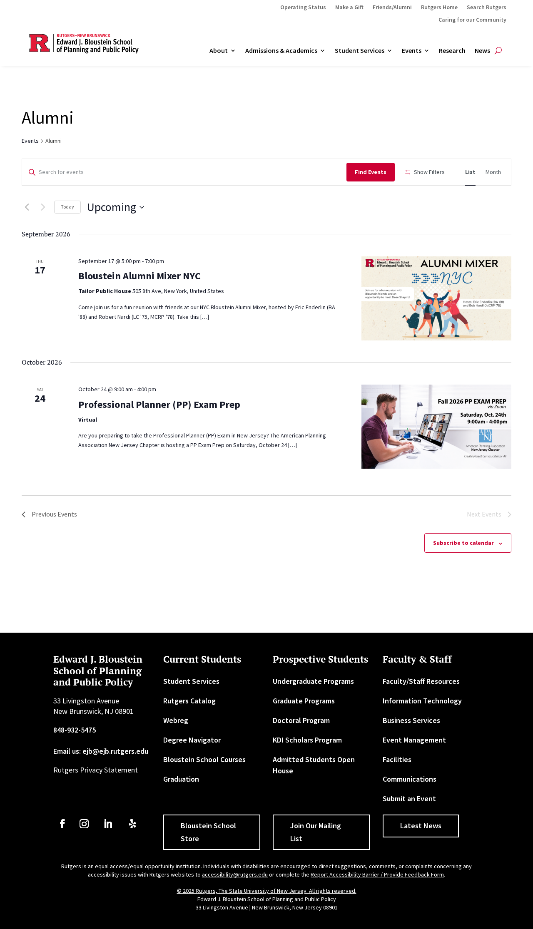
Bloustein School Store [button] (208, 832)
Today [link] (67, 207)
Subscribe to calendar (463, 542)
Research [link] (452, 51)
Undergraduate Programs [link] (313, 681)
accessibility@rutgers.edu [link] (235, 874)
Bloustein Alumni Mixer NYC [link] (139, 275)
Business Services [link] (411, 720)
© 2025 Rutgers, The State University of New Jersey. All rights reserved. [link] (266, 890)
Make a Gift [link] (349, 7)
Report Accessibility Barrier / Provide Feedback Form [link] (377, 874)
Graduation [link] (181, 779)
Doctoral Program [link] (301, 720)
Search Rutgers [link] (486, 7)
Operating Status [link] (303, 7)
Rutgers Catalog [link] (189, 700)
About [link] (218, 51)
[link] (470, 172)
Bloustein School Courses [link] (204, 759)
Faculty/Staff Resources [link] (421, 681)
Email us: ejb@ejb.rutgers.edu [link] (100, 751)
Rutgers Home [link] (439, 7)
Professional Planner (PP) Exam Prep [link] (159, 404)
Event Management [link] (414, 740)
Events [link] (411, 51)
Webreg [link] (175, 720)
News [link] (482, 51)
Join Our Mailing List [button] (315, 832)
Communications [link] (409, 779)
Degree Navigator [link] (192, 740)
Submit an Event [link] (409, 798)
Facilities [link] (397, 759)
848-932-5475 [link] (74, 730)
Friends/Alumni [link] (392, 7)
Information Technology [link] (422, 700)
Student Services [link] (359, 51)
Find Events (370, 172)
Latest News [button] (420, 825)
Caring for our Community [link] (472, 20)
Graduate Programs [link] (304, 700)
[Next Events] (43, 207)
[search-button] (498, 51)
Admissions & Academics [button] (281, 51)
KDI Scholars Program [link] (307, 740)
